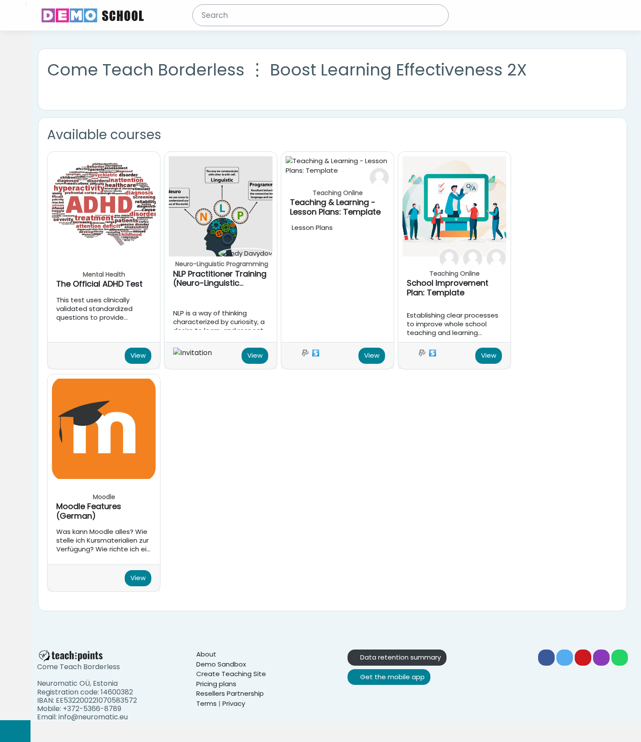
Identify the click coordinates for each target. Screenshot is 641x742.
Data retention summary (399, 657)
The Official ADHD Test (99, 283)
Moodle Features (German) (88, 511)
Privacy (233, 703)
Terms (206, 703)
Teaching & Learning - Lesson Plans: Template (335, 207)
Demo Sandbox (221, 664)
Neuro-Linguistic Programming (221, 264)
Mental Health (104, 274)
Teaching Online (338, 192)
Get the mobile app (391, 676)
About (206, 654)
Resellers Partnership (230, 693)
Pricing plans (216, 683)
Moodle (104, 496)
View (138, 355)
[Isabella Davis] (379, 176)
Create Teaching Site (231, 673)
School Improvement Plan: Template (447, 287)
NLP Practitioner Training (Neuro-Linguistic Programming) (219, 283)
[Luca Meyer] (472, 257)
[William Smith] (496, 257)
